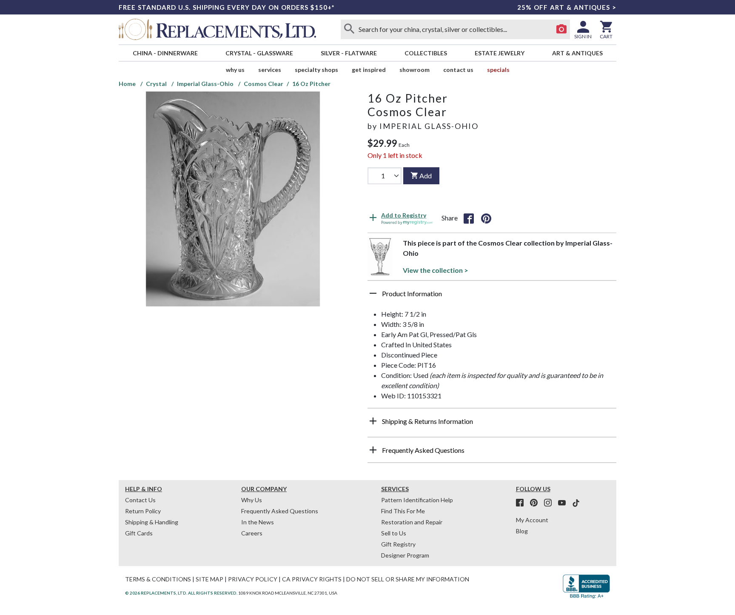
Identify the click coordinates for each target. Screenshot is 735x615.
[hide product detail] (373, 293)
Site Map (209, 579)
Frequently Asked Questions (279, 511)
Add (425, 176)
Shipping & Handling (151, 522)
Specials (498, 69)
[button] (492, 297)
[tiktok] (576, 503)
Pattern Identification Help (417, 499)
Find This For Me (403, 511)
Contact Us (458, 69)
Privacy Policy (252, 579)
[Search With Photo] (561, 29)
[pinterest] (536, 503)
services (269, 69)
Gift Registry (398, 544)
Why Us (251, 499)
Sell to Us (393, 533)
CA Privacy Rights (312, 579)
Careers (251, 533)
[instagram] (550, 503)
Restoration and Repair (411, 522)
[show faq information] (373, 449)
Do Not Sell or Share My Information (407, 579)
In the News (257, 522)
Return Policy (143, 511)
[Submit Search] (349, 29)
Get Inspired (369, 69)
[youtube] (564, 503)
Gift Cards (139, 533)
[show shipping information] (373, 420)
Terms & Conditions (158, 579)
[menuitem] (165, 53)
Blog (522, 531)
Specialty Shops (316, 69)
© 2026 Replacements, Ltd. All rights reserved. (181, 592)
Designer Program (405, 555)
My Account (532, 519)
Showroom (414, 69)
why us (235, 69)
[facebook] (522, 503)
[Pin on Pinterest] (486, 218)
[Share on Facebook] (468, 218)
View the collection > (435, 270)
